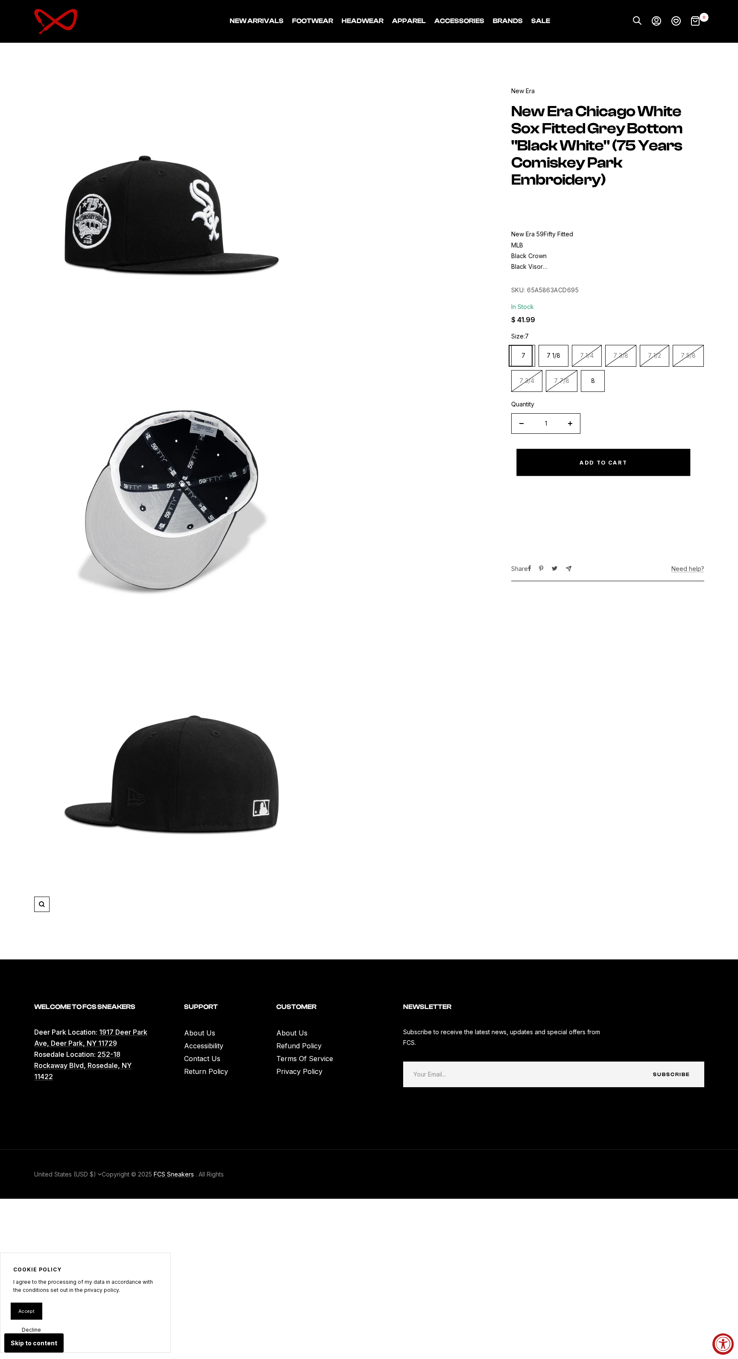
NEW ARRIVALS (257, 21)
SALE (540, 21)
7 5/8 (688, 355)
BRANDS (508, 21)
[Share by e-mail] (568, 568)
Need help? (687, 568)
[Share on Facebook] (529, 568)
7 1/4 (587, 355)
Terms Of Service (304, 1058)
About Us (199, 1033)
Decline (31, 1330)
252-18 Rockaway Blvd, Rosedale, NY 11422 (83, 1065)
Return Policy (206, 1071)
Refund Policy (299, 1045)
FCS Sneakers (174, 1174)
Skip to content (34, 1343)
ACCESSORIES (459, 21)
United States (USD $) (66, 1174)
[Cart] (695, 21)
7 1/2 (654, 355)
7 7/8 (561, 380)
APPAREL (409, 21)
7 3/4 (526, 380)
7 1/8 (553, 355)
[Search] (637, 21)
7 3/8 (620, 355)
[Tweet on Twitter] (554, 568)
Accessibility (203, 1045)
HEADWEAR (363, 21)
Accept (26, 1311)
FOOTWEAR (312, 21)
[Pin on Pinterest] (541, 568)
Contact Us (202, 1058)
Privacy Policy (299, 1071)
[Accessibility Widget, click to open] (723, 1344)
